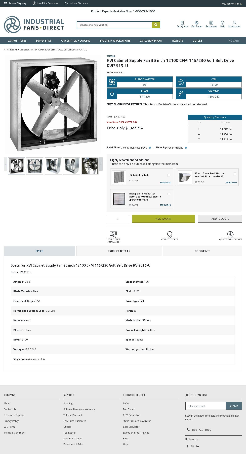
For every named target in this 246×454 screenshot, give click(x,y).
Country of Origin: (24, 301)
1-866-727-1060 (144, 11)
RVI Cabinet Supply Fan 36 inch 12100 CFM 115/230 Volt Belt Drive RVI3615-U (51, 49)
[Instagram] (192, 446)
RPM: (16, 339)
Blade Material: (22, 291)
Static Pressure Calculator (137, 420)
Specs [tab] (39, 251)
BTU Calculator (131, 426)
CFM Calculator (131, 415)
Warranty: (132, 349)
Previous (5, 164)
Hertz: (129, 311)
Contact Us (10, 409)
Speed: (130, 339)
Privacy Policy (11, 420)
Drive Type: (132, 301)
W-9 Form (9, 426)
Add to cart (163, 218)
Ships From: (20, 359)
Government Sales (73, 444)
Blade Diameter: (135, 282)
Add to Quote (220, 218)
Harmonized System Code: (29, 311)
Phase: (17, 330)
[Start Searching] (156, 24)
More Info (165, 182)
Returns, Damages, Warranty (79, 409)
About (7, 403)
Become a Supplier (14, 415)
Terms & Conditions (15, 432)
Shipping (67, 403)
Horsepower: (21, 320)
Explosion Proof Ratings (136, 432)
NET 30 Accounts (72, 438)
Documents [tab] (202, 251)
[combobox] (118, 24)
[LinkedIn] (198, 446)
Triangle (111, 56)
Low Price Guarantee (74, 420)
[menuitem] (18, 40)
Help (125, 444)
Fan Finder (128, 409)
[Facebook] (187, 446)
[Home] (33, 24)
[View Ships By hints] (186, 148)
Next (101, 164)
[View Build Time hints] (150, 148)
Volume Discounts (73, 415)
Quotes (67, 426)
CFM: (128, 291)
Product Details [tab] (119, 251)
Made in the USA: (136, 320)
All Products (9, 49)
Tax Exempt (69, 432)
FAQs (126, 403)
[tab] (123, 313)
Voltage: (18, 349)
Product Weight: (136, 330)
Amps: (17, 282)
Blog (125, 438)
